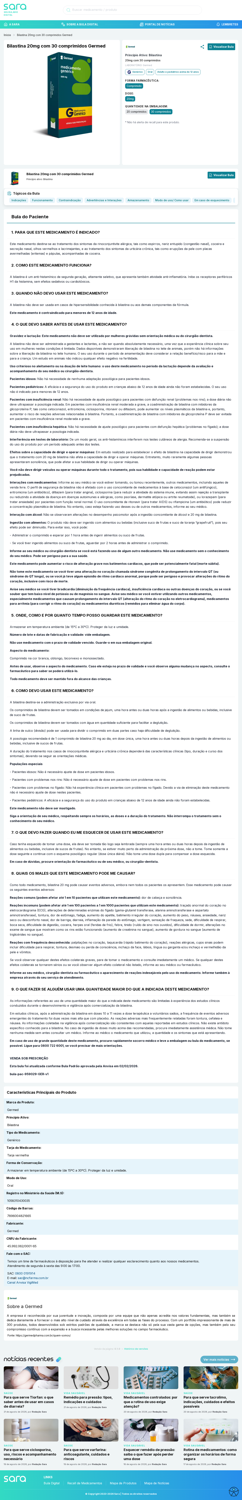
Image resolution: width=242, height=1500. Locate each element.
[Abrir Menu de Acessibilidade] (233, 1491)
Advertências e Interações (104, 200)
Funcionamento (42, 200)
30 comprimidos (161, 111)
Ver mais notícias (216, 1359)
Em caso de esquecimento (212, 200)
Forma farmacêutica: (142, 80)
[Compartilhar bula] (202, 46)
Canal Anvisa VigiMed (22, 1282)
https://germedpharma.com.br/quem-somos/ (43, 1335)
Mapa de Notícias (156, 1483)
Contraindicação (70, 200)
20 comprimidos (137, 111)
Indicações (19, 200)
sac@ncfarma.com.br (33, 1278)
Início (7, 35)
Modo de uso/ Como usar (171, 200)
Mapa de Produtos (123, 1483)
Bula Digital (52, 1483)
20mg (130, 98)
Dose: (129, 93)
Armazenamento (138, 200)
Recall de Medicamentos (84, 1483)
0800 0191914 (25, 1273)
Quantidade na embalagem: (146, 106)
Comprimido (134, 85)
